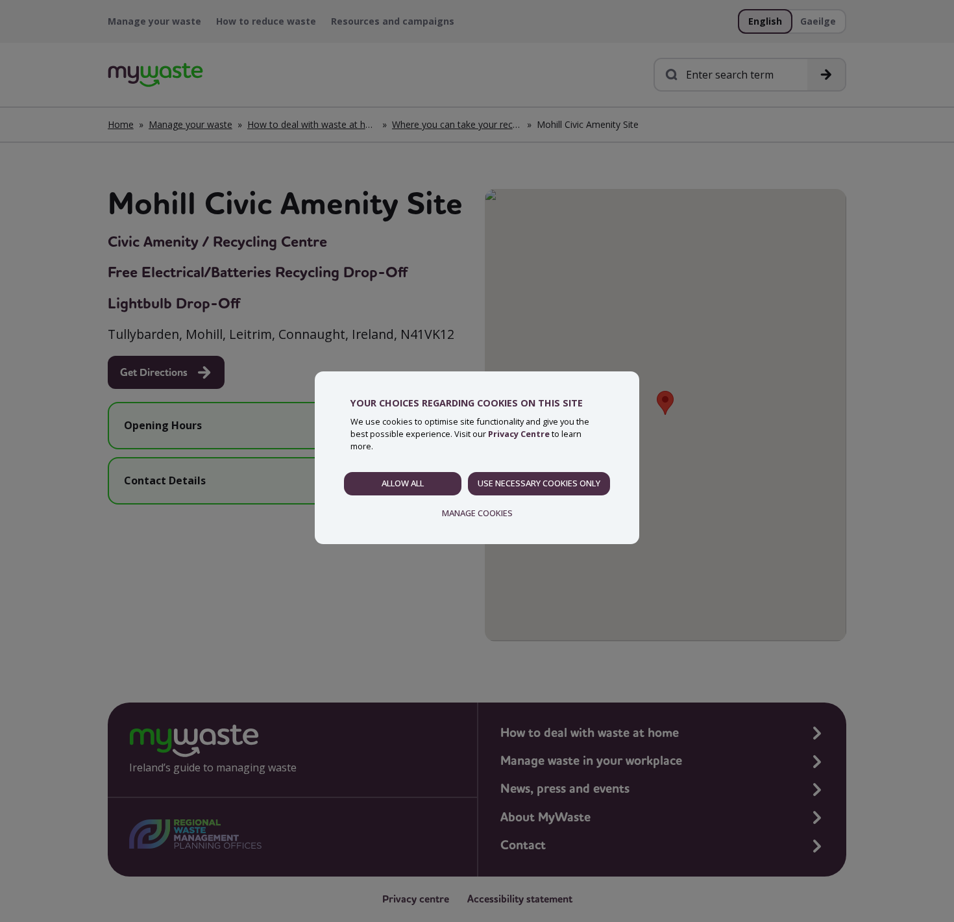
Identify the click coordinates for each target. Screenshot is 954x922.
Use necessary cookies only (539, 483)
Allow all (403, 483)
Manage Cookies (477, 513)
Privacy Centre (519, 434)
